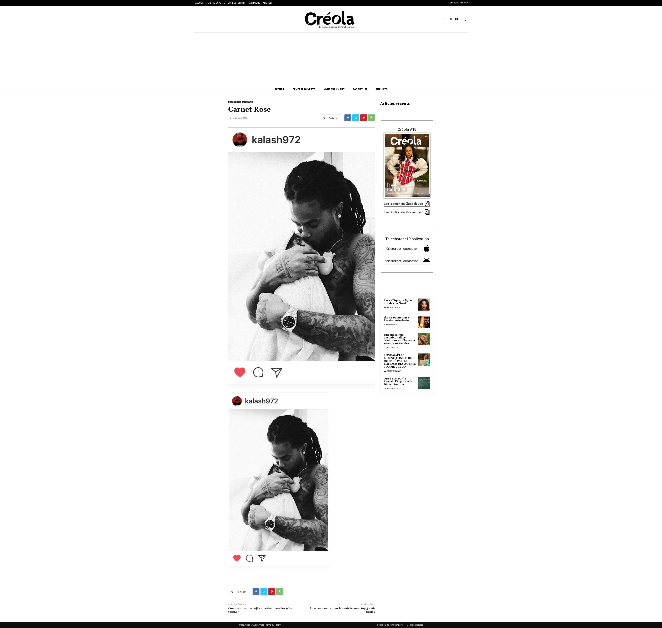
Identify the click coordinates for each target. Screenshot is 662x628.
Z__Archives (235, 102)
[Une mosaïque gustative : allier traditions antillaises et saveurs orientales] (424, 339)
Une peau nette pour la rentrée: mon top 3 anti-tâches (342, 610)
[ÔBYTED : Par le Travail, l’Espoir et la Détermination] (424, 383)
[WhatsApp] (371, 117)
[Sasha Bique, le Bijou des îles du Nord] (424, 304)
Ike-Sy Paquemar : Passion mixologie (396, 319)
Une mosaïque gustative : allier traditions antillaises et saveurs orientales (399, 339)
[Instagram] (450, 19)
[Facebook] (444, 19)
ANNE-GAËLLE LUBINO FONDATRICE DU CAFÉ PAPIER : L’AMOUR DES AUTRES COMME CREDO (400, 361)
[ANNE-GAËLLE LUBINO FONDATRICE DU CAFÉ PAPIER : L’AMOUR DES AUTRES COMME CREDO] (424, 359)
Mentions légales (415, 624)
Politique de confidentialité (390, 624)
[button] (464, 19)
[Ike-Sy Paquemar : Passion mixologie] (424, 322)
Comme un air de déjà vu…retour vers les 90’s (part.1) (260, 610)
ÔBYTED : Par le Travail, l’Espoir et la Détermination (398, 381)
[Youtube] (456, 19)
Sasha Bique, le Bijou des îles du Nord (398, 302)
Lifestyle (247, 102)
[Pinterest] (363, 117)
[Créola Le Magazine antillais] (330, 19)
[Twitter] (355, 117)
